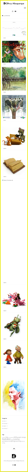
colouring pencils (10, 437)
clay (6, 437)
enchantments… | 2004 (8, 88)
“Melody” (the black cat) (9, 279)
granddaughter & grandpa (9, 363)
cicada (4, 335)
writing (3, 443)
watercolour (23, 441)
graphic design (21, 437)
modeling (16, 439)
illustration (6, 439)
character (3, 437)
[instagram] (12, 11)
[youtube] (15, 11)
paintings (5, 428)
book (4, 173)
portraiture (5, 441)
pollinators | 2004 (7, 60)
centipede (5, 307)
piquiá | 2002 (6, 116)
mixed (12, 439)
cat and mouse (6, 145)
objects (4, 148)
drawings (5, 423)
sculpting (12, 441)
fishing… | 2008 (7, 34)
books (4, 37)
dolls (15, 437)
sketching (18, 441)
